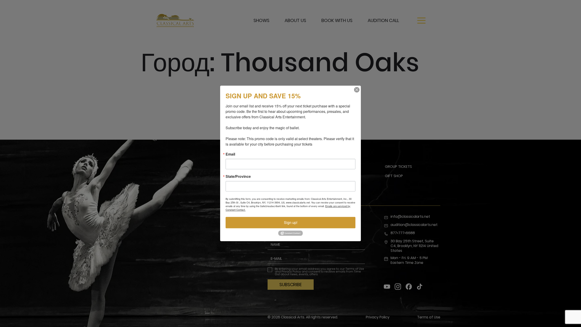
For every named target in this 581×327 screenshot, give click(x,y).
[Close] (356, 89)
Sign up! (290, 222)
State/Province (238, 176)
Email (230, 154)
